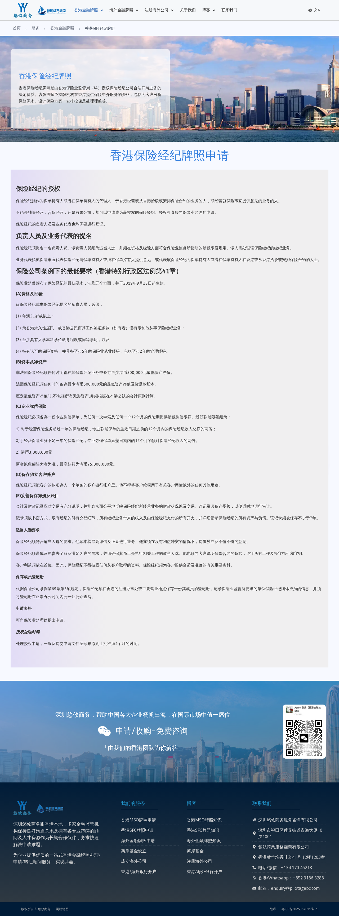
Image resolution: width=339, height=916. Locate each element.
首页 (17, 28)
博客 (206, 10)
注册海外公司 (156, 10)
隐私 (273, 909)
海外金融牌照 (121, 10)
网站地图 (62, 909)
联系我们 (229, 10)
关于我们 (188, 10)
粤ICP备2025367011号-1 (300, 909)
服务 (35, 28)
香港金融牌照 (86, 10)
